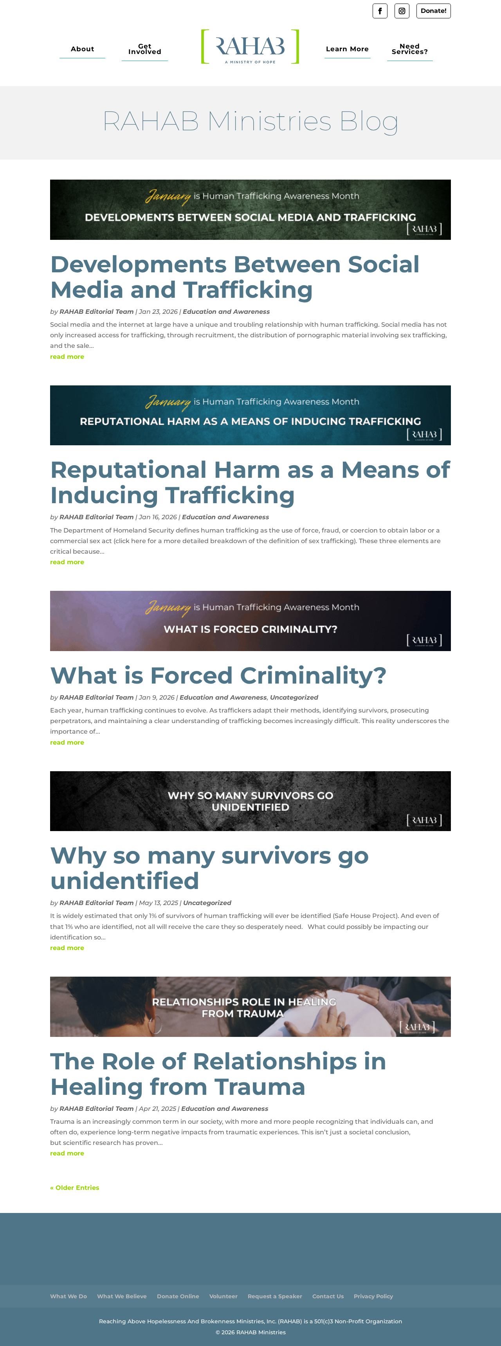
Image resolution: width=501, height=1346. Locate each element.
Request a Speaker (275, 1296)
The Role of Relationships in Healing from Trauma (218, 1074)
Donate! (434, 10)
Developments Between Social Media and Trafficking (235, 277)
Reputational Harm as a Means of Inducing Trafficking (250, 482)
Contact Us (328, 1296)
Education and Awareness (226, 311)
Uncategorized (294, 697)
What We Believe (122, 1296)
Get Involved (145, 49)
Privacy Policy (373, 1296)
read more (67, 356)
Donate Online (178, 1296)
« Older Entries (74, 1187)
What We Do (68, 1296)
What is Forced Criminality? (218, 675)
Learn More (347, 49)
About (82, 49)
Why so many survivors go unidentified (209, 868)
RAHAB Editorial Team (96, 311)
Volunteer (223, 1296)
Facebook (380, 11)
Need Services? (410, 49)
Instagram (402, 11)
